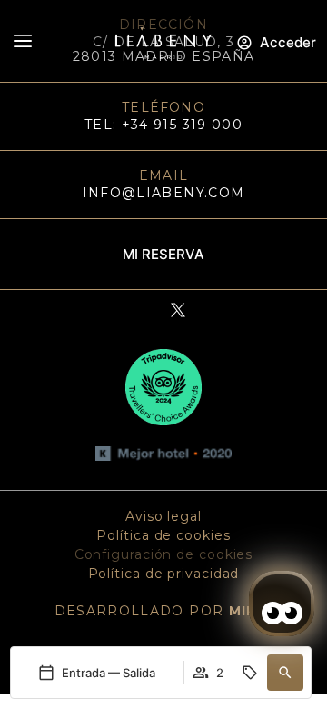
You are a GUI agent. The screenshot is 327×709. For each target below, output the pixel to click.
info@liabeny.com (164, 193)
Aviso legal (163, 516)
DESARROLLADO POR (163, 611)
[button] (285, 672)
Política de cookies (163, 535)
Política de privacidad (164, 573)
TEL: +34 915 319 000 (163, 124)
